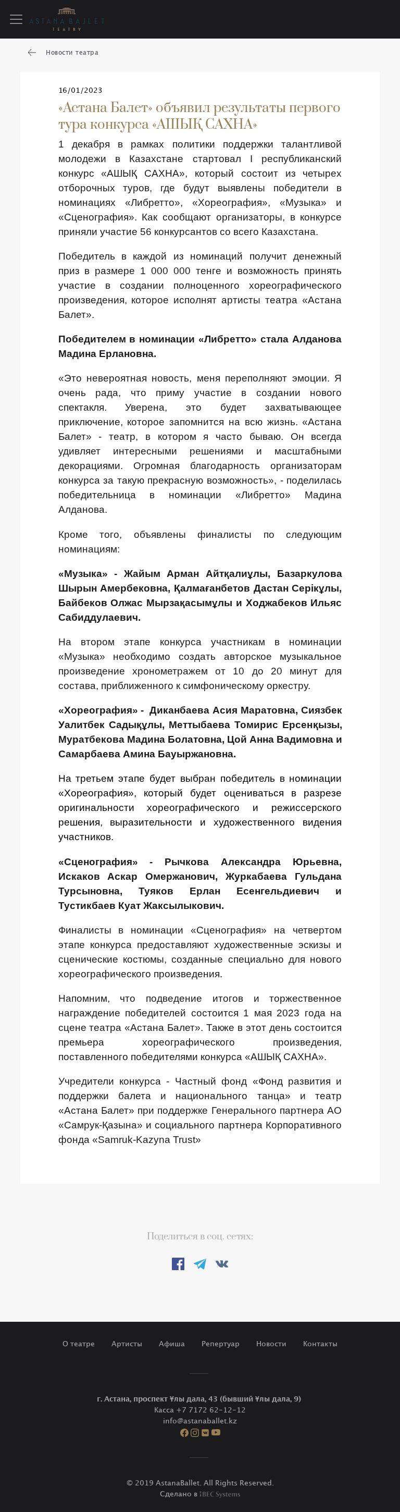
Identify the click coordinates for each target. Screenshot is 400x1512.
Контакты (320, 1344)
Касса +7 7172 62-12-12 (200, 1410)
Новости (271, 1344)
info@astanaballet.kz (200, 1421)
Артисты (126, 1344)
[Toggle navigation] (16, 19)
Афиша (172, 1344)
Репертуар (221, 1344)
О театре (79, 1344)
